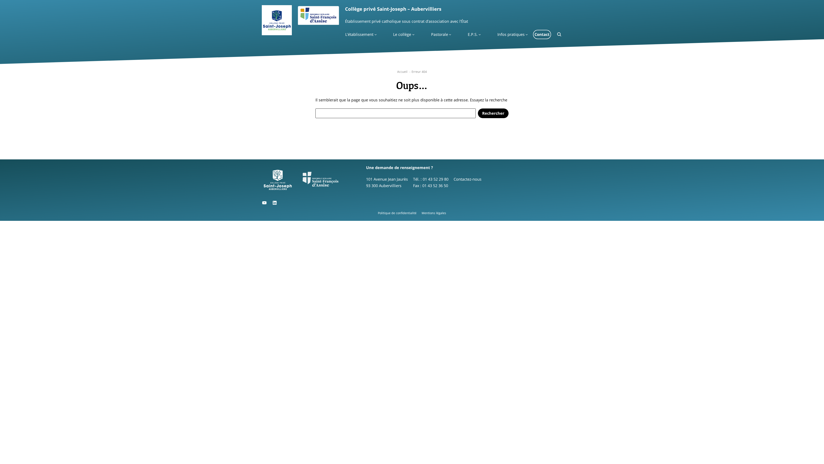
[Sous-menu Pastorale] (450, 34)
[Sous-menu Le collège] (413, 34)
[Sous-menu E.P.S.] (480, 34)
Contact (542, 34)
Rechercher (493, 113)
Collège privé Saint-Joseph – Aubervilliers (393, 9)
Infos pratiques (511, 34)
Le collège (402, 34)
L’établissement (359, 34)
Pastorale (439, 34)
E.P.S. (473, 34)
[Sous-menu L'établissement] (375, 34)
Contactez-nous (468, 179)
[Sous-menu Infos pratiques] (527, 34)
